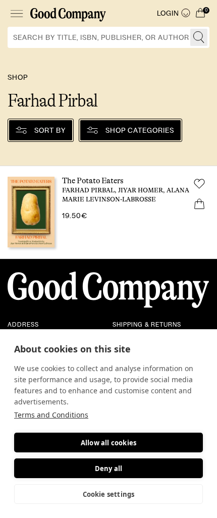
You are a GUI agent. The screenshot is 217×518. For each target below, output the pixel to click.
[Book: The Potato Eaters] (108, 212)
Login (168, 13)
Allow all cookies (108, 442)
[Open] (16, 13)
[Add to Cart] (199, 204)
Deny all (109, 468)
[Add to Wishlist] (199, 183)
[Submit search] (198, 37)
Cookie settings (109, 494)
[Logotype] (68, 13)
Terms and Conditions (51, 415)
